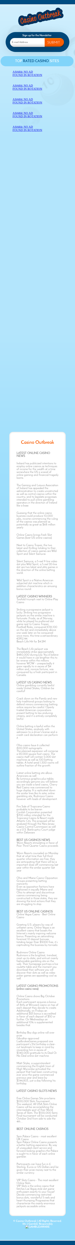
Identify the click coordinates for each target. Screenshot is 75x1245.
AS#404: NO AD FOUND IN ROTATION (27, 73)
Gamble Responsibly (40, 1224)
